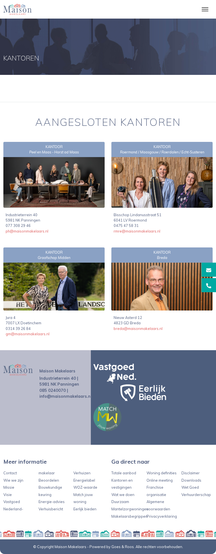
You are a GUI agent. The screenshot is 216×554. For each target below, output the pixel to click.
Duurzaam (120, 501)
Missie (8, 487)
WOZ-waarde (85, 487)
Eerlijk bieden (84, 509)
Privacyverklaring (162, 516)
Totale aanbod (123, 473)
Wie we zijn (13, 480)
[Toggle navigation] (205, 9)
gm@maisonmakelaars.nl (28, 334)
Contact (10, 473)
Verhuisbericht (51, 509)
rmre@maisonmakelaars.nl (137, 231)
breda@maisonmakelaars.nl (138, 328)
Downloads (191, 480)
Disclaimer (190, 473)
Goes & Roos (122, 546)
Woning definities (162, 473)
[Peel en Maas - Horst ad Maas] (54, 182)
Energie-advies (52, 501)
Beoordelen (49, 480)
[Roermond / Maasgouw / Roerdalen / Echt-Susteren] (162, 182)
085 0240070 (52, 390)
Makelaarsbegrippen (129, 516)
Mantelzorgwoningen (129, 509)
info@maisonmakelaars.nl (65, 396)
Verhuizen (82, 473)
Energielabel (84, 480)
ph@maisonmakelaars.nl (27, 231)
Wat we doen (122, 494)
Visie (7, 494)
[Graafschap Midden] (54, 286)
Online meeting (160, 480)
